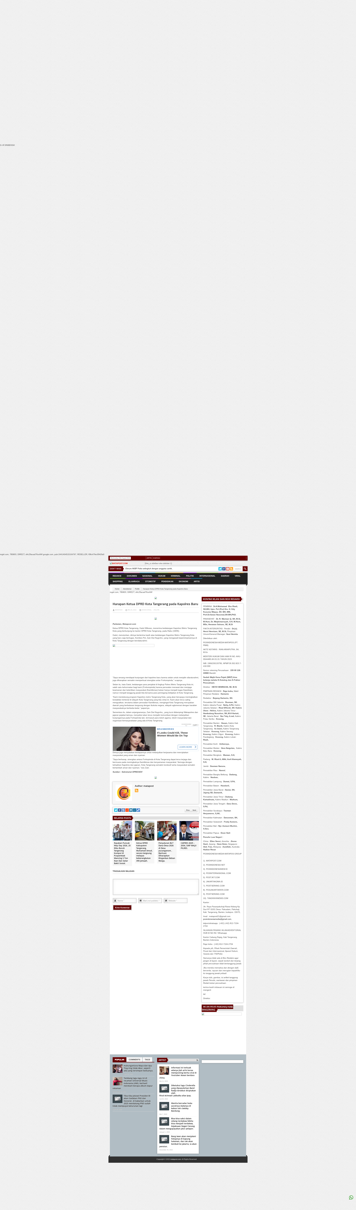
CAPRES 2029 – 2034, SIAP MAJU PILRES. (188, 845)
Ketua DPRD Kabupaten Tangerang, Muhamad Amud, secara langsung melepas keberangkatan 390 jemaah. (144, 852)
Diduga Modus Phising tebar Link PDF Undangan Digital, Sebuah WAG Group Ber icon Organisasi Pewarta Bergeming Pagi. (195, 564)
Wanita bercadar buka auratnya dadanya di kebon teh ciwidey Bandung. (181, 1107)
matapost (119, 609)
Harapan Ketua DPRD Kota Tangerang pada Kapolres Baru (155, 604)
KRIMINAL (176, 576)
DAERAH (156, 558)
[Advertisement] (83, 52)
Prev (188, 810)
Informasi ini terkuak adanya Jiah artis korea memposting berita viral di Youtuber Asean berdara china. (177, 1072)
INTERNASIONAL (207, 576)
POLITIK (190, 576)
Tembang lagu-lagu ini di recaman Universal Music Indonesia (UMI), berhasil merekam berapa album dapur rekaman (133, 1083)
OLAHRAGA (134, 581)
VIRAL (238, 576)
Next (194, 810)
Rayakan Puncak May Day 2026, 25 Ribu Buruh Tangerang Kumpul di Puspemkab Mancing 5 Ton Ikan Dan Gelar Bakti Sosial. (122, 853)
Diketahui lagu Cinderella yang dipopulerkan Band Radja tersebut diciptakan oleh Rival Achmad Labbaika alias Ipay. (177, 1090)
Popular (119, 1059)
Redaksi (117, 576)
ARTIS (149, 558)
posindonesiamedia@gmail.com (217, 919)
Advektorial (127, 589)
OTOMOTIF (150, 581)
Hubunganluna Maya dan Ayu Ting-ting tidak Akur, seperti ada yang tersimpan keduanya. (138, 1068)
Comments (134, 1059)
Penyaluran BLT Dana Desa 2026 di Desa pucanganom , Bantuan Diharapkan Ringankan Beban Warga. (167, 852)
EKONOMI (183, 581)
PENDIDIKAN (167, 581)
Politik (137, 589)
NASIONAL (147, 576)
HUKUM (161, 576)
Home (117, 589)
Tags (147, 1059)
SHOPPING (118, 581)
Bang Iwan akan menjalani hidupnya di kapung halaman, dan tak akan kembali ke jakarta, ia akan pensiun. (178, 1141)
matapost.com (175, 1159)
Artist (162, 1060)
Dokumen (132, 576)
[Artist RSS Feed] (197, 1060)
